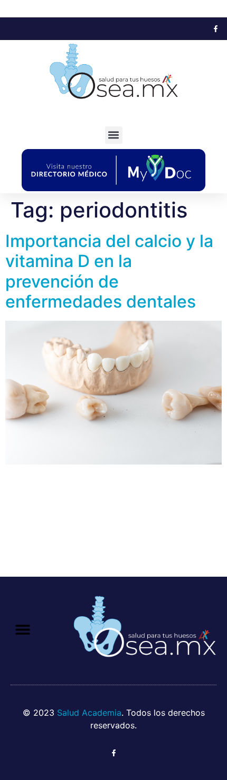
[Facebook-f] (215, 28)
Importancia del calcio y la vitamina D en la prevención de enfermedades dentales (109, 271)
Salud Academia (89, 712)
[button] (113, 135)
